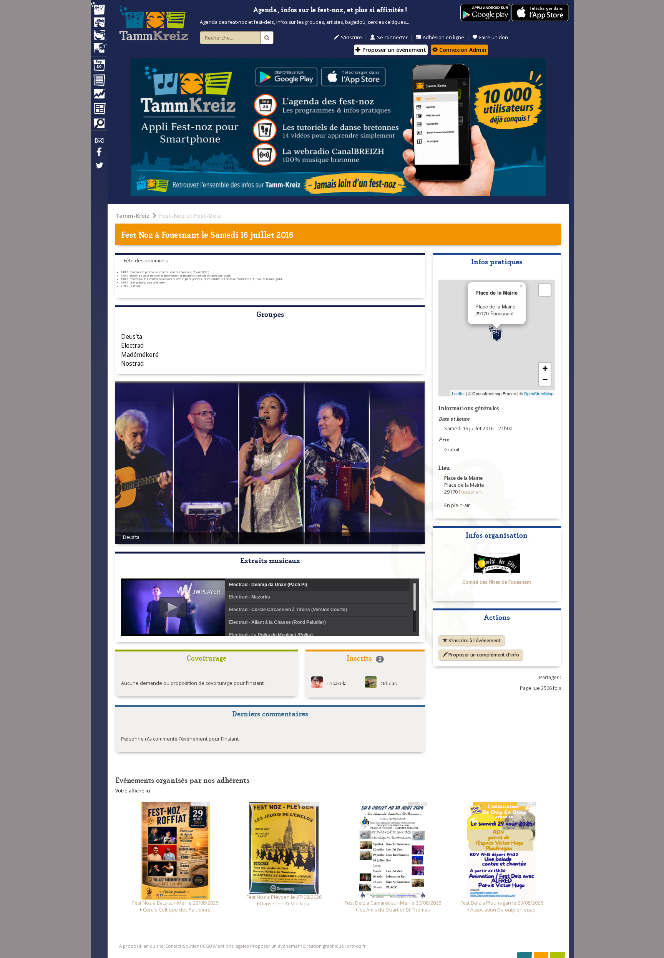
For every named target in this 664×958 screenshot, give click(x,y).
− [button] (545, 380)
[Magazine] (99, 109)
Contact (173, 946)
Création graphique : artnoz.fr (335, 946)
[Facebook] (99, 155)
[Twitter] (99, 169)
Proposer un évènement (393, 49)
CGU (207, 946)
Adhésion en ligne (443, 37)
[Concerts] (99, 23)
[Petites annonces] (99, 125)
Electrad (132, 345)
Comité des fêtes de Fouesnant (496, 582)
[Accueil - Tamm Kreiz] (154, 23)
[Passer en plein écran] (545, 290)
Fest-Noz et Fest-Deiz (190, 215)
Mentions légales (231, 946)
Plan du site (152, 946)
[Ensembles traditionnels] (99, 45)
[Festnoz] (99, 9)
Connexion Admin (462, 49)
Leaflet (458, 393)
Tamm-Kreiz (132, 215)
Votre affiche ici (132, 790)
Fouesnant (180, 234)
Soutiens (192, 946)
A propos (128, 946)
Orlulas (388, 683)
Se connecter (392, 37)
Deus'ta (131, 336)
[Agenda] (99, 67)
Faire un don (493, 37)
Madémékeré (140, 354)
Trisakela (337, 683)
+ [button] (545, 368)
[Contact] (99, 143)
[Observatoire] (99, 96)
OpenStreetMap (538, 393)
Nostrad (132, 363)
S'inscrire (351, 37)
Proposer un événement (276, 946)
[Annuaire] (99, 81)
